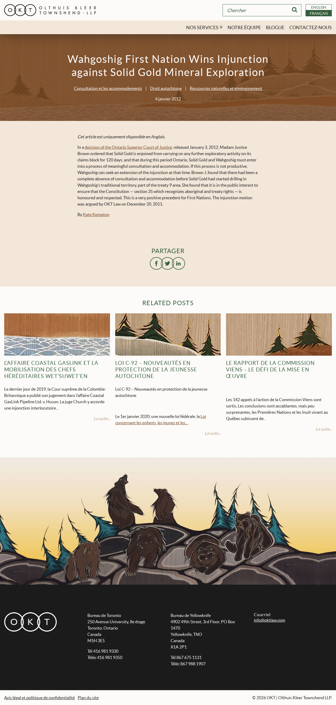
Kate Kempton (96, 214)
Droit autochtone (166, 88)
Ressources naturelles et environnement (226, 88)
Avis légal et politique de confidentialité (39, 697)
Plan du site (88, 697)
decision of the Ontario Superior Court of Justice (128, 147)
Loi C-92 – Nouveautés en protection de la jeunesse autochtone (156, 369)
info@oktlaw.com (269, 620)
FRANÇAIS (319, 13)
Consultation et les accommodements (108, 88)
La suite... (102, 418)
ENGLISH (318, 7)
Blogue (275, 27)
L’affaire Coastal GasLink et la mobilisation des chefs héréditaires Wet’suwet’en (51, 369)
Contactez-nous (310, 27)
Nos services (202, 27)
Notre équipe (244, 27)
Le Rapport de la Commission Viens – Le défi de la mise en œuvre (270, 369)
